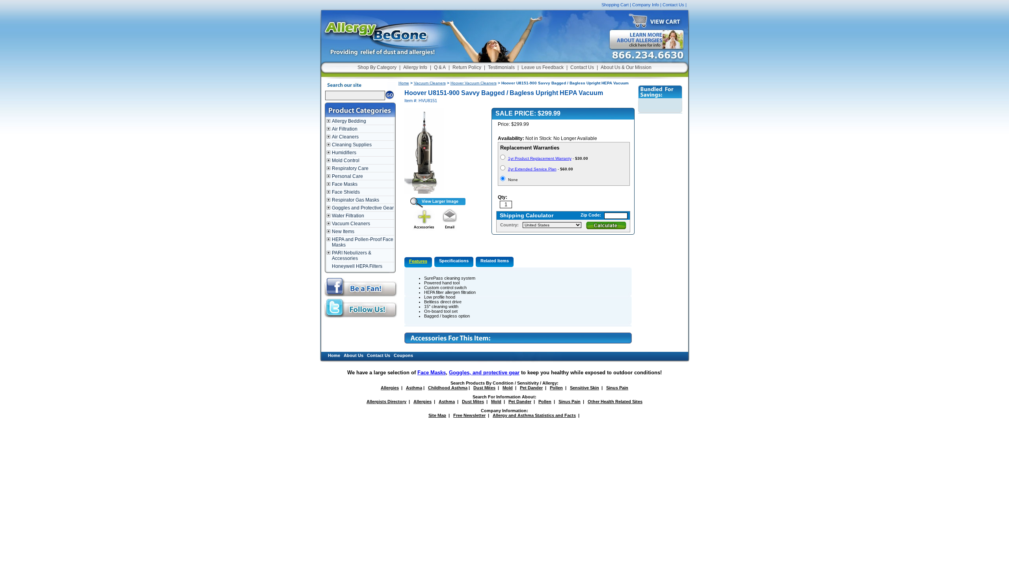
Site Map (437, 415)
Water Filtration (348, 216)
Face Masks (344, 184)
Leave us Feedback (542, 67)
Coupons (403, 355)
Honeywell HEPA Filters (357, 266)
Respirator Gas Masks (355, 200)
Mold (508, 387)
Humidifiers (344, 152)
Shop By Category (377, 67)
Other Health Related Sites (615, 401)
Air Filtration (344, 129)
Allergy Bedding (349, 121)
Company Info (645, 4)
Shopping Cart (615, 4)
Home (403, 83)
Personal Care (347, 176)
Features (418, 261)
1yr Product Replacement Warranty (540, 158)
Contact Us (673, 4)
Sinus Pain (617, 387)
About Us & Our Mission (626, 67)
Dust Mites (484, 387)
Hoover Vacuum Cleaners (474, 83)
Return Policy (466, 67)
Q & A (440, 67)
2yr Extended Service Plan (532, 169)
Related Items (494, 260)
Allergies (390, 387)
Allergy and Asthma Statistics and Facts (534, 415)
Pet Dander (531, 387)
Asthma (414, 387)
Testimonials (501, 67)
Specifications (454, 260)
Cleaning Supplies (352, 145)
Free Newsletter (469, 415)
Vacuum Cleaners (351, 223)
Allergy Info (415, 67)
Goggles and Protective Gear (363, 208)
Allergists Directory (386, 401)
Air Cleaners (345, 137)
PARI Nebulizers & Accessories (351, 255)
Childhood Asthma (447, 387)
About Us (353, 355)
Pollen (556, 387)
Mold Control (345, 160)
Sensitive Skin (584, 387)
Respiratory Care (350, 168)
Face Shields (346, 192)
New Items (343, 231)
